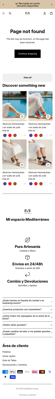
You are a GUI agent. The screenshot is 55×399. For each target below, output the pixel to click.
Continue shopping (27, 53)
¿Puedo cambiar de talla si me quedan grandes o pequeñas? (26, 332)
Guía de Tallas (9, 360)
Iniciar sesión (8, 356)
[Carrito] (51, 13)
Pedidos (6, 351)
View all (27, 77)
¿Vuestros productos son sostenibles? (21, 309)
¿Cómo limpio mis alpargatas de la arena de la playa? (26, 317)
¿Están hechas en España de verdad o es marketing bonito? (23, 301)
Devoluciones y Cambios (14, 364)
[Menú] (3, 13)
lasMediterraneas (30, 388)
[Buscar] (10, 13)
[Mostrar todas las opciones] (25, 135)
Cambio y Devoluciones (27, 281)
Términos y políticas (27, 395)
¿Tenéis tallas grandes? (14, 325)
